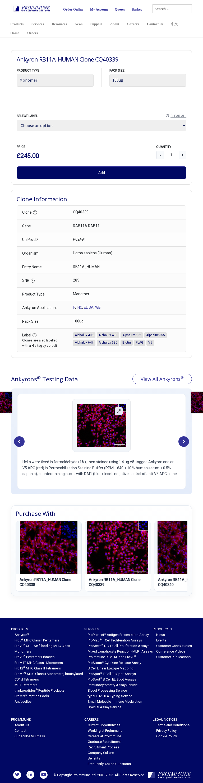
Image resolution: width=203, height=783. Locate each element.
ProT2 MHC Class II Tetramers (38, 668)
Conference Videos (171, 651)
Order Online (73, 9)
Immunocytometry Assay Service (112, 685)
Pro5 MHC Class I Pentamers (37, 640)
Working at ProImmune (105, 731)
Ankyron (22, 635)
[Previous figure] (19, 441)
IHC (79, 307)
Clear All (178, 116)
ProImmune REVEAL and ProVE (112, 657)
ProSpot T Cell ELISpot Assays (112, 674)
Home (14, 33)
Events (161, 640)
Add (101, 172)
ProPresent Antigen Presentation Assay (118, 635)
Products (17, 24)
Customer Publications (173, 657)
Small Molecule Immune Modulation (115, 702)
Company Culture (101, 753)
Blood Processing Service (107, 690)
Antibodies (23, 702)
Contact (20, 731)
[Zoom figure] (119, 411)
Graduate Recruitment (104, 742)
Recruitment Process (103, 747)
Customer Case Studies (174, 646)
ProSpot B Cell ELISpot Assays (112, 679)
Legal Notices (165, 719)
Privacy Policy (166, 731)
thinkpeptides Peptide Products (39, 690)
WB (98, 307)
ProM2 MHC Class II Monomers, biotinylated (49, 674)
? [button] (34, 212)
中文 (174, 24)
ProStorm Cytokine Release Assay (114, 663)
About (114, 24)
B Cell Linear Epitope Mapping (110, 668)
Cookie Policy (166, 736)
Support (96, 24)
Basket (137, 9)
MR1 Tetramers (26, 685)
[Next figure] (183, 441)
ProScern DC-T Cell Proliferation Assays (118, 646)
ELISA (89, 307)
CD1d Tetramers (27, 679)
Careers (133, 24)
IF (74, 307)
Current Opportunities (104, 725)
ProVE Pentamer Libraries (34, 657)
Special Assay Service (104, 707)
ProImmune (21, 719)
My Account (99, 9)
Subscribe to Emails (30, 736)
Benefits (94, 758)
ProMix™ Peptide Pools (32, 696)
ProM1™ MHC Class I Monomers (39, 663)
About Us (22, 725)
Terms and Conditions (173, 725)
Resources (59, 24)
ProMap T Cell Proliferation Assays (115, 640)
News (78, 24)
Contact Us (155, 24)
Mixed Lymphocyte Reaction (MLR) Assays (120, 651)
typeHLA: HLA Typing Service (110, 696)
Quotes (120, 9)
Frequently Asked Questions (109, 764)
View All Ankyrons (162, 378)
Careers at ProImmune (104, 736)
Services (37, 24)
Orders (32, 33)
